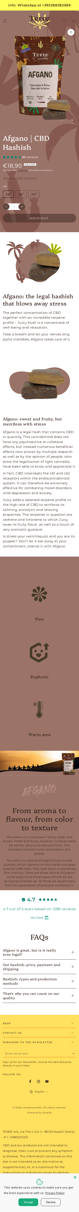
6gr (21, 194)
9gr (33, 194)
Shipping (22, 170)
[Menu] (5, 21)
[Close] (75, 1177)
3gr (8, 194)
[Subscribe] (74, 1053)
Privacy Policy (55, 1193)
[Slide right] (71, 120)
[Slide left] (62, 120)
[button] (64, 21)
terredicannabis (32, 1107)
